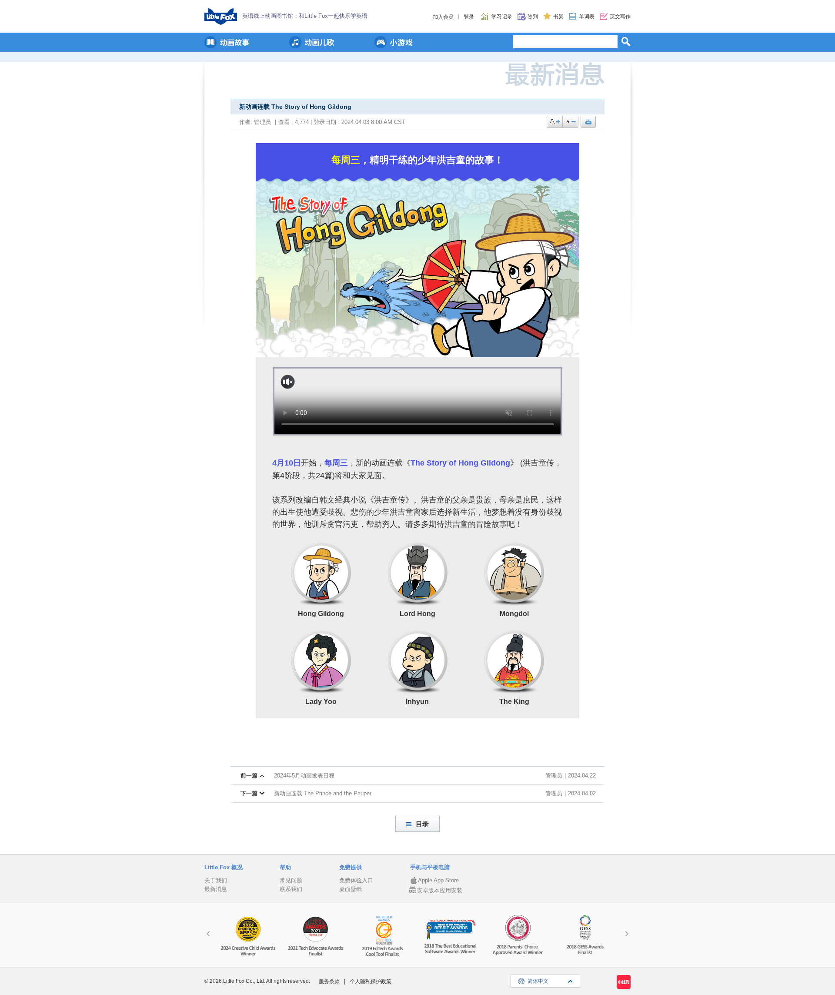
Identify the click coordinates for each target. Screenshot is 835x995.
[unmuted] (288, 382)
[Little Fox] (220, 16)
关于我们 (215, 880)
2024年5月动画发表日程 (304, 775)
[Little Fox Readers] (226, 42)
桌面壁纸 (350, 889)
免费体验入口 (356, 880)
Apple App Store (438, 880)
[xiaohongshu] (624, 982)
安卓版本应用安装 (439, 890)
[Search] (625, 41)
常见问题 (291, 880)
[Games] (393, 42)
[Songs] (311, 42)
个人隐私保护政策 (370, 981)
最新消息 (215, 889)
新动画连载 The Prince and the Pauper (322, 793)
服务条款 (329, 981)
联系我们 (291, 889)
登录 (469, 17)
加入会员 (443, 17)
